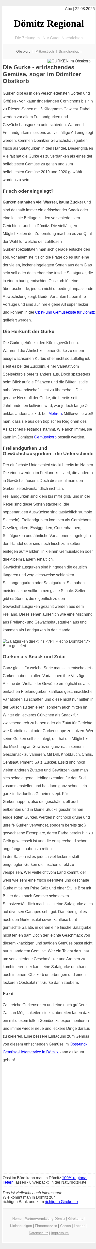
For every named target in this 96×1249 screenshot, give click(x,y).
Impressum (60, 1233)
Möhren (55, 413)
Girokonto (75, 1218)
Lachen (79, 1226)
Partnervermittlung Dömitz (45, 1218)
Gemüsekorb (45, 437)
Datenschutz (38, 1233)
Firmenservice (46, 1226)
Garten (65, 1226)
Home (17, 1218)
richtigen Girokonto (61, 1202)
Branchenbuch (70, 51)
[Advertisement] (48, 1120)
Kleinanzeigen (21, 1226)
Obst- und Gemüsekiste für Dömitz (65, 312)
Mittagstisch (44, 51)
